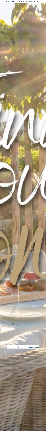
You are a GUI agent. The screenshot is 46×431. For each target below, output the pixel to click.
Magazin (27, 1)
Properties (20, 1)
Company (34, 1)
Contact (38, 1)
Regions (24, 1)
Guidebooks (30, 1)
